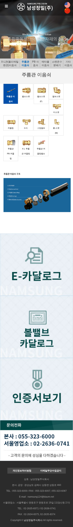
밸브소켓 (26, 96)
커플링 (11, 128)
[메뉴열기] (6, 6)
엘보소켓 (56, 96)
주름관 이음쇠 (25, 63)
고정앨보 (41, 128)
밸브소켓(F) (41, 98)
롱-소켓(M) (56, 130)
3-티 (26, 128)
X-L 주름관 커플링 (26, 151)
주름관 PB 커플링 (10, 154)
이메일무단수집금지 (50, 470)
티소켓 (56, 112)
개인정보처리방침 (22, 470)
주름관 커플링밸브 (41, 151)
